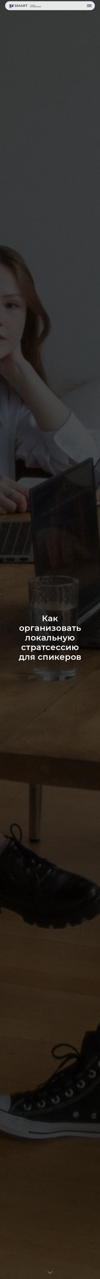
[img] (18, 6)
